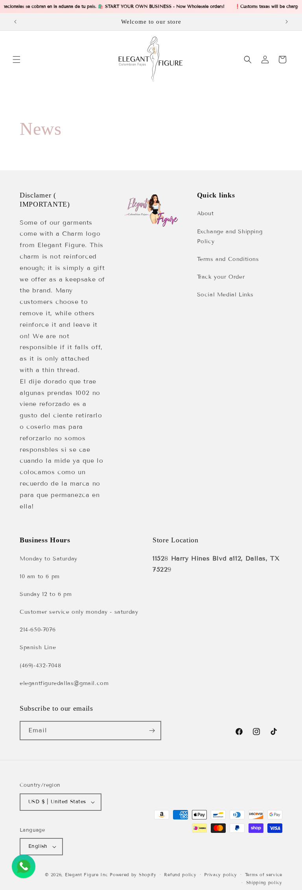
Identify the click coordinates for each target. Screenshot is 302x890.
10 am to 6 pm (40, 576)
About (205, 213)
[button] (16, 59)
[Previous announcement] (15, 21)
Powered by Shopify (133, 874)
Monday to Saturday (48, 558)
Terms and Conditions (228, 259)
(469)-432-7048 (40, 665)
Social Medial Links (225, 294)
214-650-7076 (37, 629)
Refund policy (180, 874)
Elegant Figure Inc (86, 874)
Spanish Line (38, 647)
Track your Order (221, 277)
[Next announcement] (286, 21)
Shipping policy (264, 882)
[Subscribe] (151, 730)
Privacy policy (220, 874)
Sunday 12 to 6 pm (46, 594)
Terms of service (263, 874)
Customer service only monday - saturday (79, 612)
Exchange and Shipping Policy (230, 236)
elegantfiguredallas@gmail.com (64, 683)
